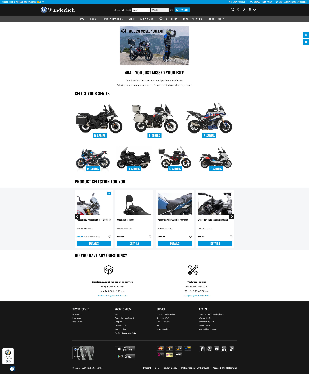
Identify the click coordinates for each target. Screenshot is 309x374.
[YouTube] (216, 349)
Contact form (204, 325)
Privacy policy (170, 367)
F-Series (154, 135)
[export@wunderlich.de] (306, 42)
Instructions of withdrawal (195, 367)
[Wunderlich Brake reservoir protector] (215, 204)
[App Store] (125, 349)
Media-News (77, 322)
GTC (157, 367)
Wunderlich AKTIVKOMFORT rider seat (173, 220)
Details (94, 243)
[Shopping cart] (266, 9)
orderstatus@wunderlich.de (112, 295)
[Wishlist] (239, 9)
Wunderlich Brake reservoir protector (213, 220)
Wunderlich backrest (125, 220)
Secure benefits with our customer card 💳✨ (21, 1)
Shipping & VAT (163, 318)
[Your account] (245, 9)
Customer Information (166, 314)
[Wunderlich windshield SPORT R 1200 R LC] (94, 204)
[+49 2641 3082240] (306, 35)
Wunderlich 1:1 (205, 318)
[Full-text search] (233, 9)
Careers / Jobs (120, 325)
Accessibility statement (225, 367)
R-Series (99, 135)
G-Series (175, 168)
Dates (117, 314)
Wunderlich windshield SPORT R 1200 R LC (94, 220)
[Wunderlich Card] (83, 353)
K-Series (134, 168)
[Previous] (77, 216)
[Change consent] (12, 368)
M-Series (93, 168)
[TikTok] (231, 349)
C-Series (216, 168)
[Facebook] (202, 349)
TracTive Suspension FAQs (125, 333)
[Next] (231, 216)
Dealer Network (163, 322)
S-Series (209, 135)
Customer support (206, 322)
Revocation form (163, 329)
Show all (182, 9)
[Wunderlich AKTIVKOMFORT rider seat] (175, 204)
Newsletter (76, 314)
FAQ (158, 325)
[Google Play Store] (125, 356)
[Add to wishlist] (110, 236)
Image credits (120, 329)
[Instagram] (209, 349)
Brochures (76, 318)
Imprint (147, 367)
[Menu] (12, 349)
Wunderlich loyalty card (124, 318)
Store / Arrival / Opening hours (211, 314)
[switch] (8, 361)
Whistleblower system (208, 329)
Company (118, 322)
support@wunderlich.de (197, 295)
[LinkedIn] (224, 349)
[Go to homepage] (58, 9)
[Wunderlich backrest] (134, 204)
